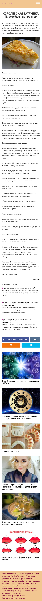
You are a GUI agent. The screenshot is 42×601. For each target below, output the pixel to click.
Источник (36, 280)
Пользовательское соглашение (13, 598)
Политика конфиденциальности (14, 596)
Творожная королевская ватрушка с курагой (18, 288)
